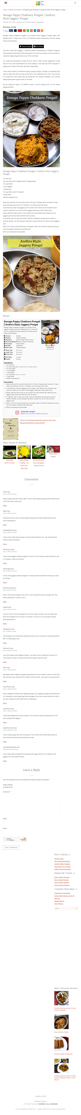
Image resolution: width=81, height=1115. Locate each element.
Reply (5, 506)
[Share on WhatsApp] (28, 30)
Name (5, 819)
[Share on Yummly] (31, 30)
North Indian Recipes (61, 882)
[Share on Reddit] (24, 30)
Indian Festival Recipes (62, 869)
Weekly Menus (59, 901)
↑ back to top (40, 1096)
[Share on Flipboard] (38, 30)
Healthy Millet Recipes (62, 864)
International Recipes (62, 885)
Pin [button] (54, 345)
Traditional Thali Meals (62, 893)
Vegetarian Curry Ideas (62, 867)
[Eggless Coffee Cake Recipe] (66, 1044)
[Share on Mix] (42, 30)
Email (5, 828)
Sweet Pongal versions (33, 71)
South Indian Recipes (62, 877)
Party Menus (58, 904)
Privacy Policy (41, 1101)
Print (48, 345)
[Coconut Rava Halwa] (66, 1022)
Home (5, 10)
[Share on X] (15, 30)
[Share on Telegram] (35, 30)
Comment (7, 792)
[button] (47, 347)
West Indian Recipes (61, 880)
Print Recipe (39, 46)
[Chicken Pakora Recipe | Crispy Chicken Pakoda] (66, 998)
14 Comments (40, 22)
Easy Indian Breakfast (62, 861)
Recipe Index (59, 859)
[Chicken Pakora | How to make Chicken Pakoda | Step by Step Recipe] (66, 1066)
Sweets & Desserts (15, 10)
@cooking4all (30, 413)
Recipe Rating (7, 785)
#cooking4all (43, 413)
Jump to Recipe (26, 46)
